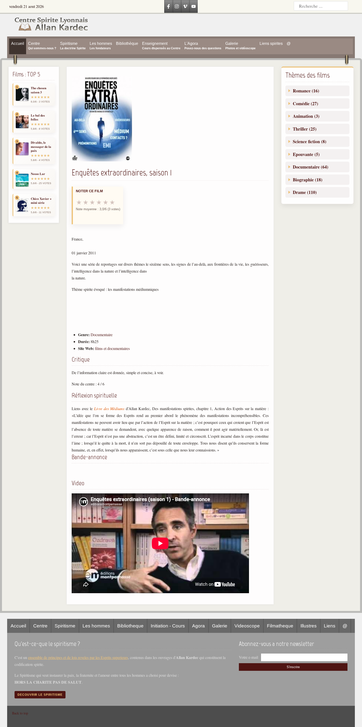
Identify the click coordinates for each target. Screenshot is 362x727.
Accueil (18, 625)
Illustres (308, 625)
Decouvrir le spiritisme (40, 694)
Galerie (219, 625)
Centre (40, 625)
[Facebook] (168, 6)
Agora (198, 625)
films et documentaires (112, 348)
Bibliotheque (130, 625)
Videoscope (247, 625)
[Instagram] (177, 6)
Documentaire (102, 334)
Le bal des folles (38, 117)
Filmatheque (280, 625)
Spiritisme (65, 625)
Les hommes (96, 625)
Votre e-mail (248, 657)
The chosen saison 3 (38, 90)
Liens (329, 625)
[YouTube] (193, 6)
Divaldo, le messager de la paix (41, 146)
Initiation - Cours (168, 625)
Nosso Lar (38, 174)
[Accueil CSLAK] (47, 25)
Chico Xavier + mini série (41, 201)
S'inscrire (293, 667)
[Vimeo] (185, 6)
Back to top (20, 713)
